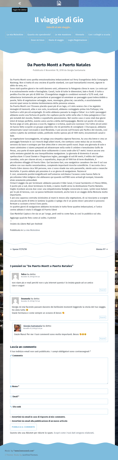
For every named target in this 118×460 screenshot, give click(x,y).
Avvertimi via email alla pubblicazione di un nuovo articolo (39, 421)
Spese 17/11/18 (19, 249)
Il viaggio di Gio (59, 20)
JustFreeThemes (30, 455)
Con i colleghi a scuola (99, 34)
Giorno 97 (101, 249)
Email (16, 396)
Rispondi (102, 290)
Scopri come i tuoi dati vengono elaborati (74, 433)
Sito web (17, 407)
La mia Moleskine (15, 34)
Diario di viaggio (56, 40)
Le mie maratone (63, 34)
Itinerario (79, 34)
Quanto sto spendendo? (39, 34)
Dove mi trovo (37, 40)
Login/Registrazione (77, 40)
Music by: (9, 451)
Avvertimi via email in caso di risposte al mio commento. (38, 417)
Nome (15, 386)
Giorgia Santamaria (76, 70)
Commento (17, 355)
